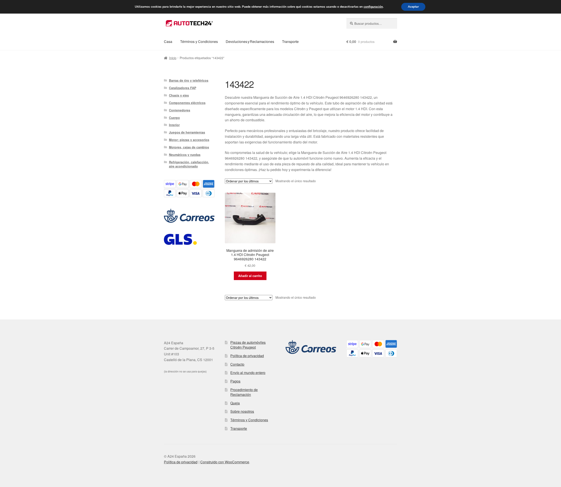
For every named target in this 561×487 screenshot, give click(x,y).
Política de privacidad (247, 355)
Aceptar (413, 7)
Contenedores (179, 110)
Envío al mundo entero (247, 372)
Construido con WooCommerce (224, 461)
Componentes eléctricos (187, 103)
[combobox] (371, 23)
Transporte (290, 41)
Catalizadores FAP (182, 88)
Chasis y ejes (179, 95)
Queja (235, 403)
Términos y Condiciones (199, 41)
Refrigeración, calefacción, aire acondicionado (189, 164)
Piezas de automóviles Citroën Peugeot (248, 345)
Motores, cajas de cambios (189, 147)
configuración (373, 7)
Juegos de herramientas (187, 132)
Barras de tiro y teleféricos (188, 80)
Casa (168, 41)
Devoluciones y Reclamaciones (250, 41)
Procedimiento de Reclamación (244, 392)
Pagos (235, 381)
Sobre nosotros (242, 411)
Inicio (172, 58)
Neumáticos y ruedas (185, 154)
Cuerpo (174, 117)
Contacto (237, 364)
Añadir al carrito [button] (250, 275)
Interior (174, 125)
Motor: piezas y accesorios (189, 140)
